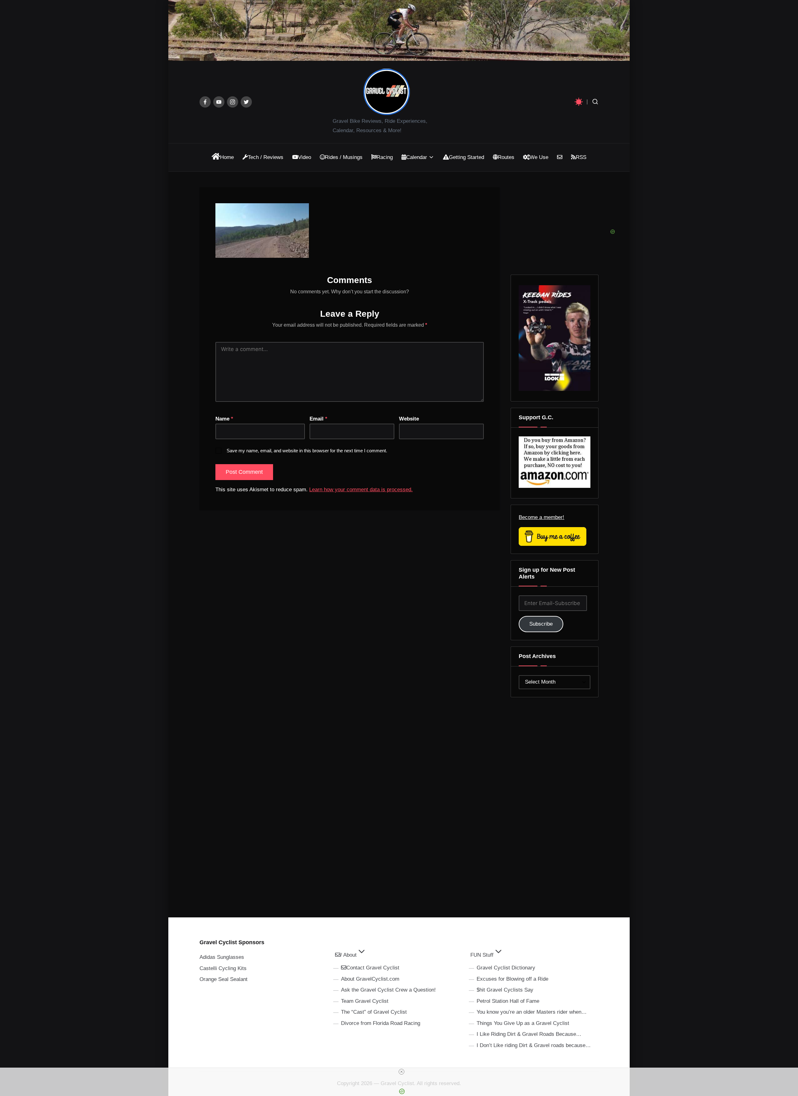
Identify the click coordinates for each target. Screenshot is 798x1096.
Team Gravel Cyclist (364, 1001)
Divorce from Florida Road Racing (380, 1023)
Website (409, 419)
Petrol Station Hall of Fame (508, 1001)
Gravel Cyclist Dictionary (506, 968)
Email (318, 419)
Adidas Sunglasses (222, 957)
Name (224, 419)
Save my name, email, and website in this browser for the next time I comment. (307, 450)
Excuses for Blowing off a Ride (512, 979)
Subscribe (541, 624)
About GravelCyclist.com (370, 979)
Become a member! (541, 517)
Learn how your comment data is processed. (361, 490)
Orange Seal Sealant (224, 979)
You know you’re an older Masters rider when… (532, 1012)
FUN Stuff (481, 955)
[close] (401, 1071)
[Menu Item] (205, 102)
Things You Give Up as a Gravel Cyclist (523, 1023)
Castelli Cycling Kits (223, 968)
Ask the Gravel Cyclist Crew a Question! (388, 990)
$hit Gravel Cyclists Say (505, 990)
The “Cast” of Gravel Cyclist (374, 1012)
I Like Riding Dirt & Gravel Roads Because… (529, 1034)
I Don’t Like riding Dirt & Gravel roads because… (534, 1045)
